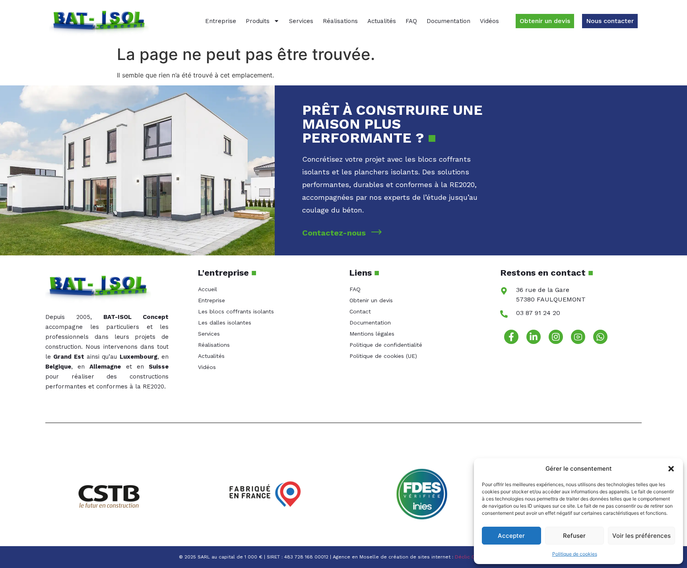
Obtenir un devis (371, 300)
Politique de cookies (574, 554)
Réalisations (340, 21)
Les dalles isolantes (224, 322)
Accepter (511, 535)
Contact (360, 311)
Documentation (448, 21)
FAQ (411, 21)
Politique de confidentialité (385, 345)
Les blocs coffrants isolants (236, 311)
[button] (671, 469)
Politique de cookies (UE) (383, 356)
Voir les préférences (641, 535)
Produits (258, 21)
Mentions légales (371, 333)
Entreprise (220, 21)
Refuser (574, 535)
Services (301, 21)
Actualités (381, 21)
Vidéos (489, 21)
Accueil (207, 289)
